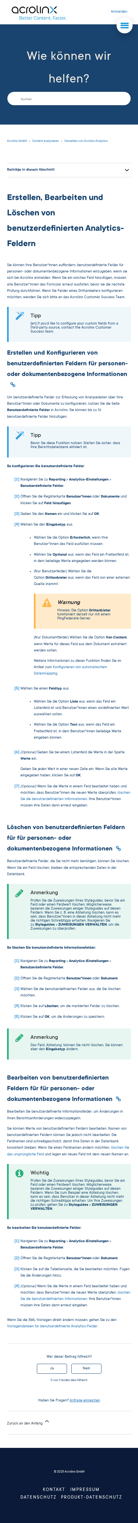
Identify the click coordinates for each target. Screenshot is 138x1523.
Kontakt (54, 1490)
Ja (52, 1369)
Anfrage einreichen (85, 1401)
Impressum (85, 1490)
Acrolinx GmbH (17, 141)
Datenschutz (38, 1497)
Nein (86, 1369)
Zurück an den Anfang (25, 1424)
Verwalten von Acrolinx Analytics (86, 141)
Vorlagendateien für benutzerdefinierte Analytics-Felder (52, 1327)
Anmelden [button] (119, 12)
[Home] (39, 12)
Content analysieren (45, 141)
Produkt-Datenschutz (91, 1497)
